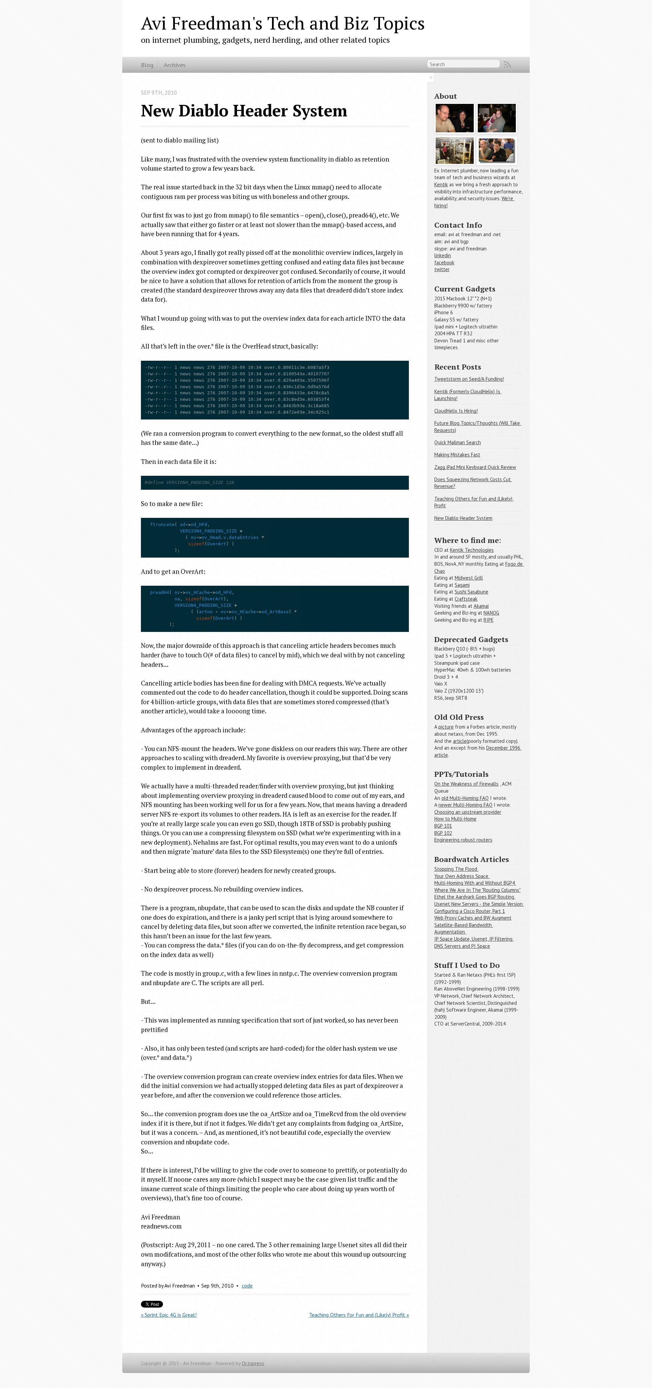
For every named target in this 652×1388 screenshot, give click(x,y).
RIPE (488, 620)
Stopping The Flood (456, 869)
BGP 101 (443, 826)
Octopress (253, 1363)
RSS (507, 65)
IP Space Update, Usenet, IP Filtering (474, 939)
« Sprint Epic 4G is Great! (169, 1314)
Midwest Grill (469, 578)
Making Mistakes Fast (457, 454)
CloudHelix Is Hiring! (456, 411)
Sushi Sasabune (471, 591)
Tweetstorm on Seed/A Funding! (469, 379)
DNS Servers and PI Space (462, 946)
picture (446, 727)
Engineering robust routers (463, 840)
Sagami (462, 585)
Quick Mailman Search (457, 442)
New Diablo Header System (463, 518)
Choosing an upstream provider (467, 812)
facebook (444, 262)
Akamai (481, 606)
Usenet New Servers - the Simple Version (479, 904)
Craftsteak (466, 599)
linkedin (442, 255)
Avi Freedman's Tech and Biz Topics (283, 23)
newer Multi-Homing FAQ (465, 805)
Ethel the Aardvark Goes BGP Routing (474, 897)
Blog (147, 65)
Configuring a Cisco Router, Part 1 (469, 911)
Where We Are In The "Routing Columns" (477, 890)
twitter (442, 269)
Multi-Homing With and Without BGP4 (475, 883)
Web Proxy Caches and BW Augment (472, 918)
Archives (175, 65)
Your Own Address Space (462, 876)
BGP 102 (443, 833)
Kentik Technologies (472, 550)
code (247, 1285)
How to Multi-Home (455, 818)
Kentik (441, 184)
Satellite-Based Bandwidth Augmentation (463, 928)
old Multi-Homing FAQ (465, 798)
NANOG (491, 612)
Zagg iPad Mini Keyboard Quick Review (475, 467)
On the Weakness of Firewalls (466, 784)
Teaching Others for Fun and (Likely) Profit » (359, 1314)
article (460, 741)
